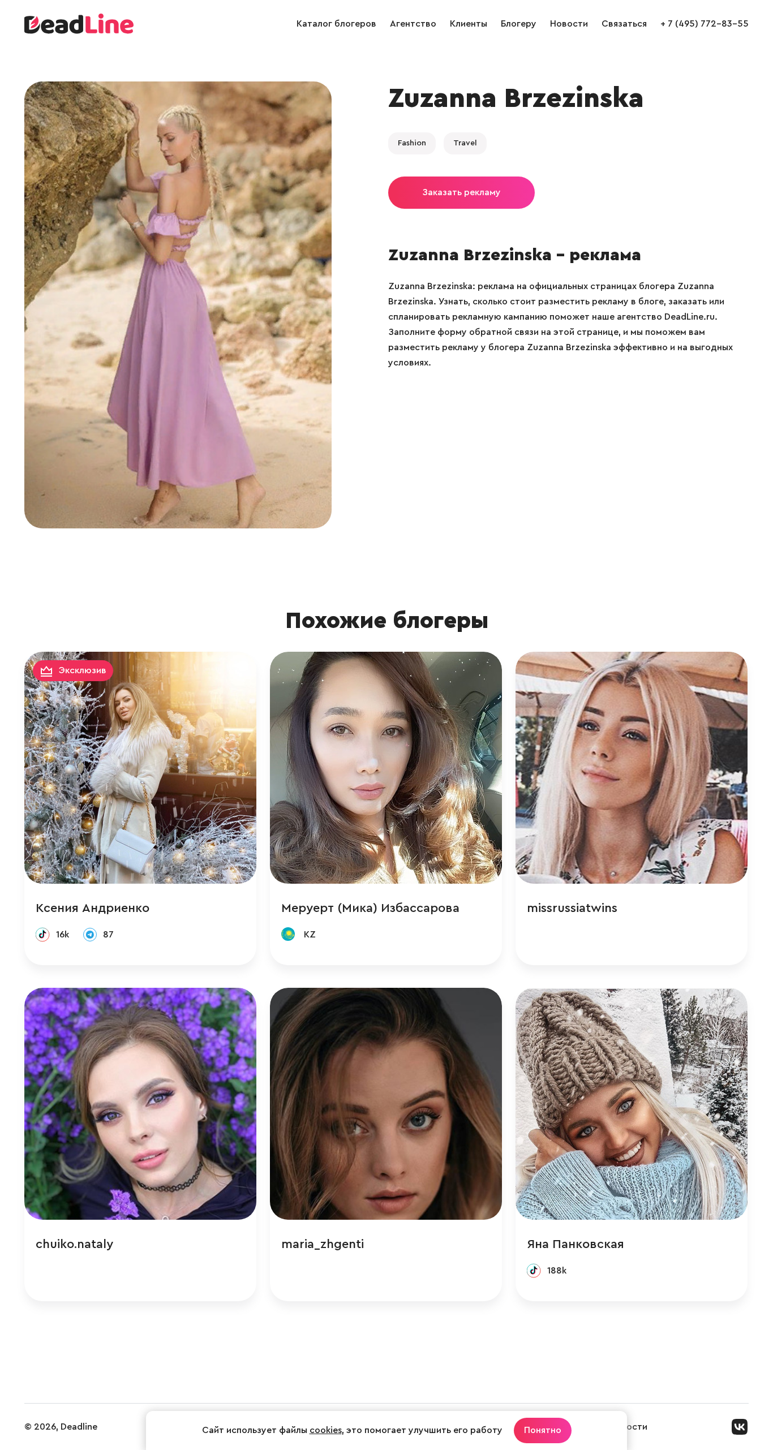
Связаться (624, 23)
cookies (326, 1430)
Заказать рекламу (461, 192)
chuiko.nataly (74, 1244)
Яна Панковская (575, 1244)
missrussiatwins (572, 908)
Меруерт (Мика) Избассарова (370, 908)
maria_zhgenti (322, 1244)
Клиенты (468, 23)
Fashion (412, 143)
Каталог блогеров (336, 23)
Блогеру (518, 23)
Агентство (413, 23)
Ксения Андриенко (92, 908)
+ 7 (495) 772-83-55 (704, 23)
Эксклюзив (82, 670)
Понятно (542, 1430)
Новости (569, 23)
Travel (465, 143)
